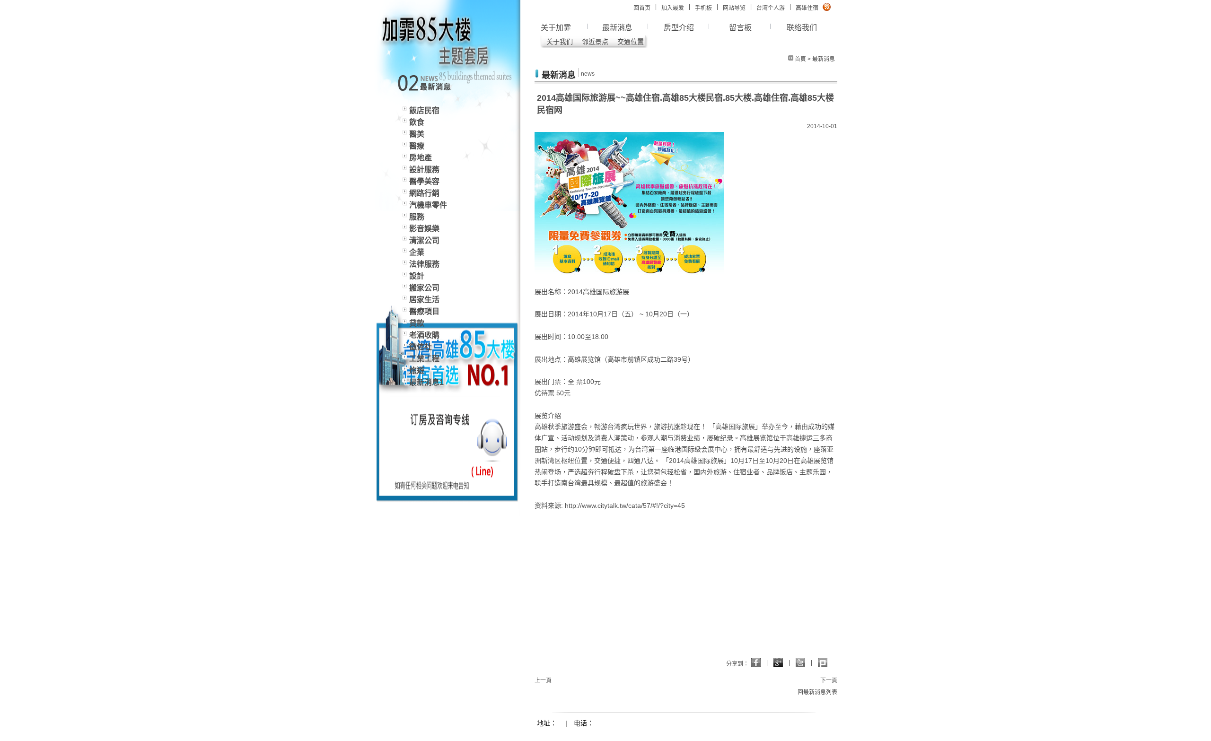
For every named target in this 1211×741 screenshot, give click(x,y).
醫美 (416, 134)
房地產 (420, 158)
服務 (416, 217)
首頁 (800, 59)
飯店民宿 (424, 110)
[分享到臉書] (778, 662)
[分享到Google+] (756, 662)
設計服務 (424, 170)
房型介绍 (679, 28)
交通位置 (630, 41)
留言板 (740, 28)
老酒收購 (424, 335)
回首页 (641, 8)
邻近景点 (595, 41)
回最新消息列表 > (820, 692)
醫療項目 (424, 311)
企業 (416, 252)
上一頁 (543, 680)
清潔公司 (424, 240)
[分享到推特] (822, 662)
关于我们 (559, 41)
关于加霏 (556, 28)
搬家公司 (424, 288)
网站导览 (734, 8)
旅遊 (416, 370)
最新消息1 (426, 382)
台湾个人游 (770, 8)
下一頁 (828, 680)
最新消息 (617, 28)
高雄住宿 (807, 8)
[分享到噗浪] (800, 662)
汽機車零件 (428, 205)
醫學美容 (424, 181)
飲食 (416, 122)
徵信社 (420, 347)
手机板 (703, 8)
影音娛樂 (424, 229)
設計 (416, 276)
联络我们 (802, 28)
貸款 (416, 323)
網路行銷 (424, 193)
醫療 (416, 146)
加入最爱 (672, 8)
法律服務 (424, 264)
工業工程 (424, 359)
